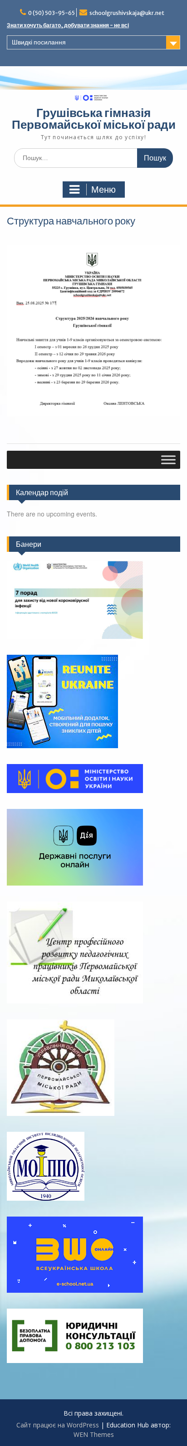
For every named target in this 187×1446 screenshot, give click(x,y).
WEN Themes (94, 1434)
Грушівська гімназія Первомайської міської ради (94, 118)
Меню (103, 190)
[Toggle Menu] (168, 460)
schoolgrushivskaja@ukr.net (126, 13)
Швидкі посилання (39, 42)
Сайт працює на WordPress (57, 1425)
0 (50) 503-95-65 (51, 13)
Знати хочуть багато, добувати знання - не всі (68, 25)
